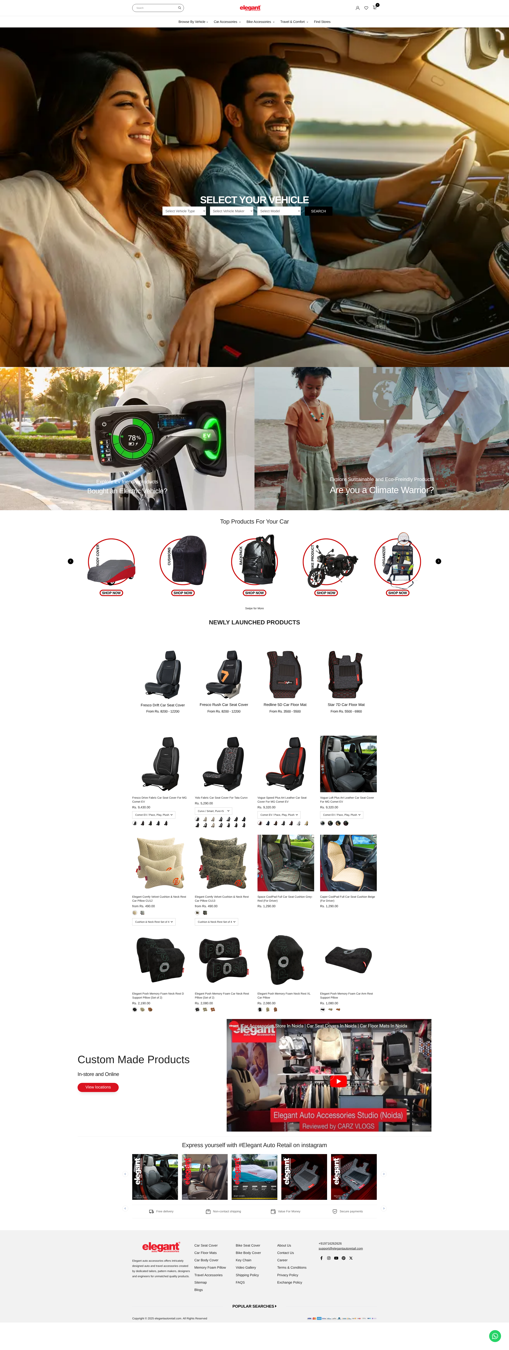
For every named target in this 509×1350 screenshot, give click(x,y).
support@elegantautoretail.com (341, 1248)
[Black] (134, 1009)
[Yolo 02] (235, 825)
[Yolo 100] (212, 819)
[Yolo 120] (197, 819)
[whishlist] (366, 8)
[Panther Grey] (142, 912)
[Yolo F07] (212, 825)
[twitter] (351, 1258)
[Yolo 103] (220, 819)
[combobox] (158, 8)
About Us (284, 1245)
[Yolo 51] (205, 825)
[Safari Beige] (197, 912)
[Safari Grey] (205, 912)
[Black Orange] (165, 823)
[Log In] (358, 8)
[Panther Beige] (134, 912)
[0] (375, 7)
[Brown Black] (290, 823)
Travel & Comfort (293, 22)
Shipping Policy (247, 1275)
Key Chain (243, 1260)
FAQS (240, 1282)
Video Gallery (246, 1267)
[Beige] (142, 1009)
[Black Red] (142, 823)
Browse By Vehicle (192, 22)
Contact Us (285, 1253)
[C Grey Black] (298, 823)
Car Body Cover (206, 1260)
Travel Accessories (208, 1275)
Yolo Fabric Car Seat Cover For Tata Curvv (221, 797)
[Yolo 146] (197, 825)
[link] (321, 1258)
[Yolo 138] (235, 819)
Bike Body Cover (248, 1253)
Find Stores (322, 22)
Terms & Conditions (291, 1267)
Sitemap (200, 1282)
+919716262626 (330, 1243)
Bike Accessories (259, 22)
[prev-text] (71, 561)
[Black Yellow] (150, 823)
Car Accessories (226, 22)
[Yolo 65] (228, 819)
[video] (329, 1075)
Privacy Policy (287, 1275)
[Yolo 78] (220, 825)
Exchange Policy (289, 1282)
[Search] (179, 8)
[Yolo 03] (243, 825)
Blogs (198, 1290)
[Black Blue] (157, 823)
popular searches (253, 1306)
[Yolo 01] (228, 825)
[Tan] (150, 1009)
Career (282, 1260)
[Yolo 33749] (243, 819)
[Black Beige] (330, 823)
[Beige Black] (306, 823)
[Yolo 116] (205, 819)
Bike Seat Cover (248, 1245)
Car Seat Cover (206, 1245)
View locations (98, 1087)
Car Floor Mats (205, 1253)
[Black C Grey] (134, 823)
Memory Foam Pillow (210, 1267)
